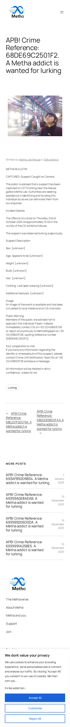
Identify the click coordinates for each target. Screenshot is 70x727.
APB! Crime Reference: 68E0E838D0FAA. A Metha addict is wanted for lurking (50, 420)
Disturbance (51, 159)
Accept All (35, 698)
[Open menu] (62, 12)
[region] (35, 688)
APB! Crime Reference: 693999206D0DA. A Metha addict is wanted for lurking (25, 524)
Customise (35, 708)
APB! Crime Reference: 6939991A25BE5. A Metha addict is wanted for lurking (25, 548)
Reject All (35, 718)
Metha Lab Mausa (30, 159)
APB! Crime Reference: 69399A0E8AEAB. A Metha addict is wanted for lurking (25, 500)
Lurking (12, 387)
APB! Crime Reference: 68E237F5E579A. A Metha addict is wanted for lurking (19, 422)
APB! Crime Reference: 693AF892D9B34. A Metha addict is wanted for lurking (27, 479)
